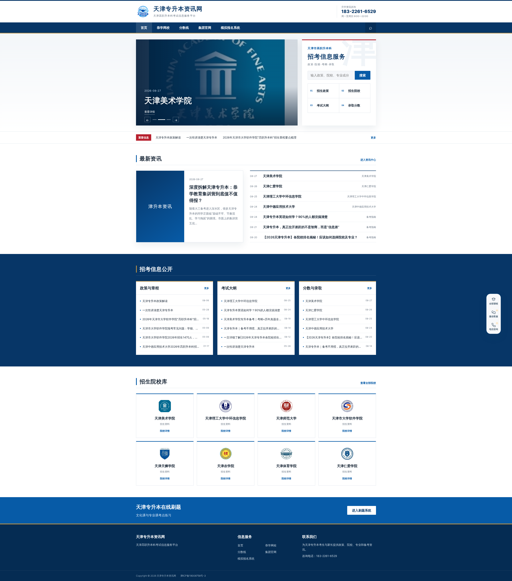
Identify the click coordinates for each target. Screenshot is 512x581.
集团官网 (204, 28)
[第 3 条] (169, 119)
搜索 (362, 75)
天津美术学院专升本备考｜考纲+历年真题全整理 (253, 319)
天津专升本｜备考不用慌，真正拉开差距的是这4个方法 (253, 328)
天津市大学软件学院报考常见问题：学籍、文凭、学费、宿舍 (171, 328)
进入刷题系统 (361, 510)
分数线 (184, 28)
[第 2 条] (161, 119)
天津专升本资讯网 (178, 8)
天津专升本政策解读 (168, 137)
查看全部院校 (368, 382)
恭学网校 (163, 28)
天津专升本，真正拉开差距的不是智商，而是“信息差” (301, 227)
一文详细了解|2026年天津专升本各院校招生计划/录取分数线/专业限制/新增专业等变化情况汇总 (253, 337)
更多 (373, 137)
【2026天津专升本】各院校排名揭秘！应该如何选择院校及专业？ (310, 237)
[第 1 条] (155, 119)
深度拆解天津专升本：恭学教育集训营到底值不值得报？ (213, 194)
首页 (144, 28)
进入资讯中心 (368, 159)
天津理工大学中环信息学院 (282, 196)
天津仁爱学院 (272, 186)
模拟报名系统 (230, 28)
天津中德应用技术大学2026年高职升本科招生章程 (171, 346)
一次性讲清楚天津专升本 (201, 137)
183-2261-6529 (358, 11)
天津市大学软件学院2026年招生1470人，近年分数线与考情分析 (171, 337)
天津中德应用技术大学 (279, 207)
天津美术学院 (272, 176)
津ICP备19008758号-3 (193, 575)
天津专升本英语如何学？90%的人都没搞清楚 (295, 217)
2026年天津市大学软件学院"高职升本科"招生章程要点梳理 (259, 137)
